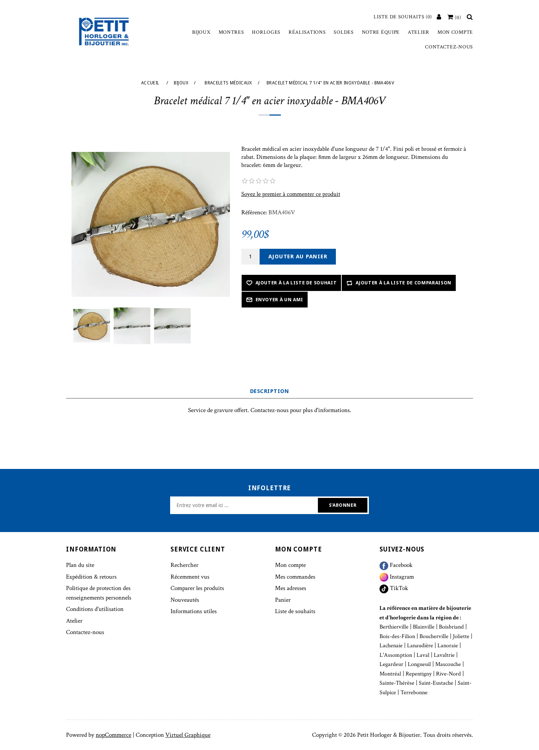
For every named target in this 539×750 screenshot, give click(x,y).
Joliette (461, 636)
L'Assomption (396, 655)
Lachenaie (391, 645)
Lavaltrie (444, 655)
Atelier (418, 32)
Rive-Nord (448, 674)
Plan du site (80, 565)
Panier (283, 600)
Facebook (400, 565)
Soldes (343, 32)
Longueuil (419, 664)
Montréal (390, 674)
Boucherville (433, 636)
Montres (231, 32)
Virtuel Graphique (187, 735)
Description (269, 391)
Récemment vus (189, 577)
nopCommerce (113, 735)
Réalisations (307, 32)
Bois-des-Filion (397, 636)
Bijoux (201, 32)
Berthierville (394, 627)
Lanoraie (447, 645)
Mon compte (455, 32)
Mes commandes (295, 577)
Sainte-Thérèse (397, 683)
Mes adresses (290, 588)
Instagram (401, 577)
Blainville (423, 627)
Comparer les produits (197, 588)
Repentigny (419, 674)
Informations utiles (193, 611)
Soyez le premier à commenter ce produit (290, 194)
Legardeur (391, 664)
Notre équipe (381, 32)
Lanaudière (420, 645)
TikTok (398, 588)
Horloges (266, 32)
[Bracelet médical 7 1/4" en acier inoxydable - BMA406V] (91, 325)
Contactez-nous (449, 47)
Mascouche (448, 664)
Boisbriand (451, 627)
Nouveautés (184, 600)
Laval (423, 655)
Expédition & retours (91, 577)
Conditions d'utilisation (95, 609)
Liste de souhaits (295, 611)
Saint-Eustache (436, 683)
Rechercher (184, 565)
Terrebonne (414, 692)
